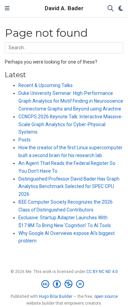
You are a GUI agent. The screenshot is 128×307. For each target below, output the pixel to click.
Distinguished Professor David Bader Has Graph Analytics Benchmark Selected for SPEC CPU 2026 (68, 186)
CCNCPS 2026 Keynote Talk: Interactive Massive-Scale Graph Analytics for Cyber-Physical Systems (70, 124)
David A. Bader (64, 8)
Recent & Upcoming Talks (45, 85)
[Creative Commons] (64, 284)
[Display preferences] (120, 9)
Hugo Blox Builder (55, 296)
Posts (24, 139)
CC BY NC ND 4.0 (102, 271)
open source (106, 296)
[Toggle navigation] (7, 8)
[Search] (111, 9)
